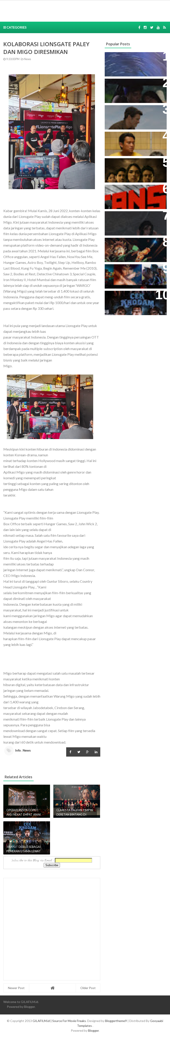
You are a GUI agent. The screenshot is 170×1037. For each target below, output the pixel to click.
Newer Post (16, 988)
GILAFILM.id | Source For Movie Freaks (59, 1021)
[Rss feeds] (164, 27)
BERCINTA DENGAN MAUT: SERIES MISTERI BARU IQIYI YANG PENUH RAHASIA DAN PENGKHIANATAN (132, 171)
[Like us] (139, 27)
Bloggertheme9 (116, 1021)
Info (18, 750)
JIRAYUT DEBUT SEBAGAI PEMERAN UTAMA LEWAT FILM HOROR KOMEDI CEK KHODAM (135, 301)
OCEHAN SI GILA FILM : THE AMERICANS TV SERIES (131, 192)
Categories (16, 27)
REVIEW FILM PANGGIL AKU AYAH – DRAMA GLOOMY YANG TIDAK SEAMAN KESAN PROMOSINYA (134, 144)
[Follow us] (145, 27)
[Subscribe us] (158, 27)
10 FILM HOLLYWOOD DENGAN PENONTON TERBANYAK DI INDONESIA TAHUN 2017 (135, 275)
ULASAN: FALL (119, 217)
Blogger (29, 1006)
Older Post (88, 988)
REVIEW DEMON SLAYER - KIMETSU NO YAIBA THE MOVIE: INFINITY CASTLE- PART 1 (135, 248)
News (27, 59)
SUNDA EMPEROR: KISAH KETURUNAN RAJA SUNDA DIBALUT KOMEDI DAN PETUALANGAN (130, 91)
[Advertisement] (68, 10)
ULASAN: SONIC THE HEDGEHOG (125, 113)
